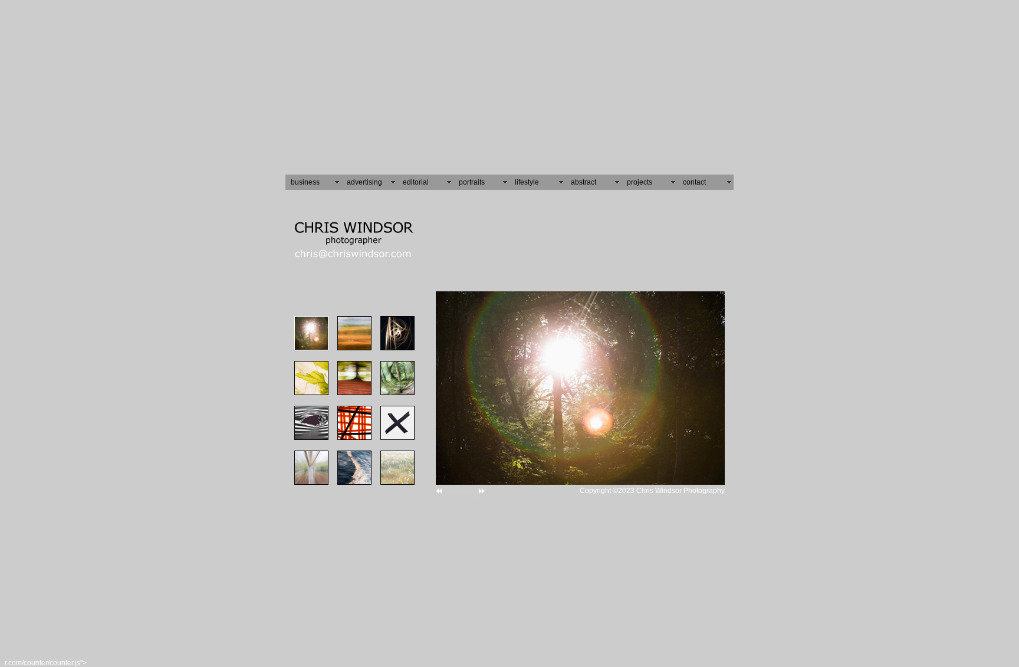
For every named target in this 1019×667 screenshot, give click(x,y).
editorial (416, 182)
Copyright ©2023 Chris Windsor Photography (652, 491)
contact (694, 182)
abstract (583, 182)
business (305, 182)
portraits (472, 182)
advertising (364, 182)
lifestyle (527, 182)
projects (639, 182)
